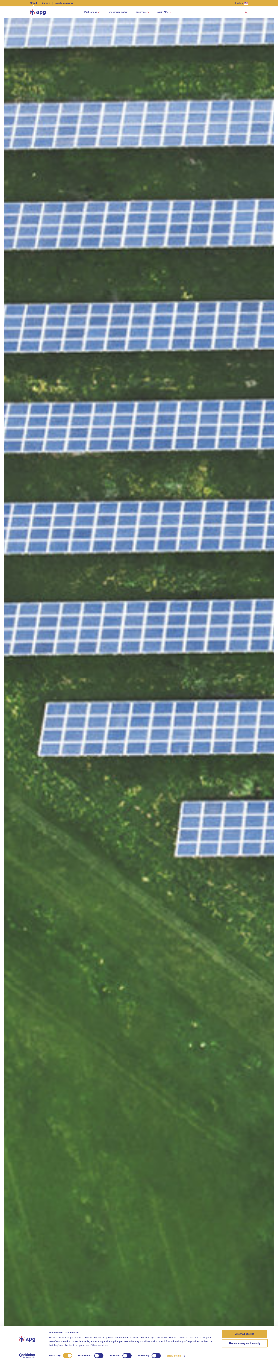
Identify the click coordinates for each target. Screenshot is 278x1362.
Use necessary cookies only (244, 1343)
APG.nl (33, 3)
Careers (46, 3)
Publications (90, 12)
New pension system (117, 12)
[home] (38, 12)
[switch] (98, 1355)
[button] (246, 12)
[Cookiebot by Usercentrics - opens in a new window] (27, 1355)
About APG (162, 12)
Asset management (64, 3)
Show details (174, 1355)
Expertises (141, 12)
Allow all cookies (244, 1333)
